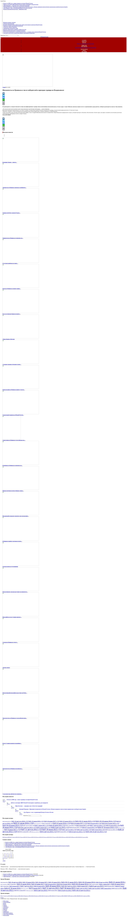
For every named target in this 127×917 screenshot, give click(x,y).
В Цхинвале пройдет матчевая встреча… (12, 541)
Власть (84, 42)
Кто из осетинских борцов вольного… (12, 313)
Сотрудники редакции (8, 914)
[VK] (63, 93)
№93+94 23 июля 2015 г (110, 823)
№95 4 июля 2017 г (82, 825)
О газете (84, 40)
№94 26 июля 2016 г (57, 825)
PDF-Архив (84, 51)
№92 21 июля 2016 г (23, 823)
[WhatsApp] (63, 100)
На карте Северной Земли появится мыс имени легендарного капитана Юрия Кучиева (22, 24)
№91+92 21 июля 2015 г (85, 821)
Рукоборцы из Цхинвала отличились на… (13, 465)
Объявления (6, 911)
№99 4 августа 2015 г (30, 890)
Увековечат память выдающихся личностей (13, 26)
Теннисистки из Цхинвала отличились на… (13, 238)
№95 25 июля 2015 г (113, 825)
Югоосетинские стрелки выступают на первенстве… (15, 591)
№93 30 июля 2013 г (94, 823)
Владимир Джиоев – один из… (10, 162)
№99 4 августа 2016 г (48, 831)
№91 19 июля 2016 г (36, 821)
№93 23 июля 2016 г (62, 823)
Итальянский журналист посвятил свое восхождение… (16, 516)
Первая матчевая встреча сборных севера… (13, 490)
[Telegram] (63, 96)
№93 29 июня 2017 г (79, 823)
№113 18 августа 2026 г (30, 837)
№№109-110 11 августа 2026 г (83, 837)
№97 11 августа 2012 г (31, 829)
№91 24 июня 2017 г (52, 821)
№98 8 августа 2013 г (111, 829)
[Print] (63, 104)
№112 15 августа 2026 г (22, 837)
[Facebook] (63, 98)
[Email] (63, 102)
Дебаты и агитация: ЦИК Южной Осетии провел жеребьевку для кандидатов (20, 4)
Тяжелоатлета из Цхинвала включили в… (13, 768)
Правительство (85, 43)
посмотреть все (6, 896)
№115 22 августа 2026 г (45, 837)
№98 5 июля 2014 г (98, 829)
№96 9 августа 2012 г (60, 827)
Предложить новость (8, 912)
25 (4, 857)
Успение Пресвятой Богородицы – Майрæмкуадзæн (15, 9)
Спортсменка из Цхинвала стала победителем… (14, 440)
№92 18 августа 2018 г (102, 882)
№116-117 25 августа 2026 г (54, 837)
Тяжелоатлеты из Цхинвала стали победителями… (15, 718)
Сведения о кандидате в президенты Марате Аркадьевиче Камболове (19, 33)
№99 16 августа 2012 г (77, 831)
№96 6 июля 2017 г (43, 827)
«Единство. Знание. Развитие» (10, 27)
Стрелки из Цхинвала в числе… (10, 642)
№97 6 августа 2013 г (25, 888)
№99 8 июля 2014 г (63, 831)
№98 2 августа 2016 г (84, 829)
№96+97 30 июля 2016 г (108, 827)
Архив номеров (6, 902)
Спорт (4, 87)
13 (8, 855)
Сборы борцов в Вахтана (9, 339)
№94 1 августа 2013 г (28, 825)
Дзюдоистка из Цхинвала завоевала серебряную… (14, 187)
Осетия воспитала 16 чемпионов (10, 566)
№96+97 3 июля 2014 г (89, 827)
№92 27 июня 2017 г (47, 823)
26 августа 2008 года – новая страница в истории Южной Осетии (18, 3)
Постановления (92, 47)
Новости (84, 41)
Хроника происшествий (8, 23)
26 (6, 857)
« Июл (4, 860)
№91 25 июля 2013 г (67, 821)
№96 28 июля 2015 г (76, 827)
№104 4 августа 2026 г (6, 837)
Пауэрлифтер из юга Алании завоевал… (12, 617)
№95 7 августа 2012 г (98, 825)
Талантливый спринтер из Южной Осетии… (13, 415)
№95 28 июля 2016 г (53, 886)
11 (4, 855)
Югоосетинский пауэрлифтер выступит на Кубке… (15, 692)
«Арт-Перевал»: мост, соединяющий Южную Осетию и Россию (17, 8)
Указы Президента (79, 47)
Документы (84, 46)
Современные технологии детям (10, 28)
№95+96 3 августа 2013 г (27, 827)
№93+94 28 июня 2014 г (13, 825)
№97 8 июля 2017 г (12, 829)
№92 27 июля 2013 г (38, 823)
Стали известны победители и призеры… (12, 794)
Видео (84, 50)
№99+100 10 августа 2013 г (96, 831)
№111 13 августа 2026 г (14, 837)
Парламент (91, 43)
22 (11, 856)
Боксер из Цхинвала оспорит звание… (12, 288)
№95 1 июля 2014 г (71, 825)
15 (11, 855)
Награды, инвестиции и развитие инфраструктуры (14, 29)
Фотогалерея (84, 49)
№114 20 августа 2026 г (37, 837)
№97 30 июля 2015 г (52, 829)
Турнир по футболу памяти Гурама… (11, 212)
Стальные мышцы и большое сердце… (12, 364)
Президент (79, 43)
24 (3, 857)
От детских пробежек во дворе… (10, 263)
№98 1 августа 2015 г (69, 829)
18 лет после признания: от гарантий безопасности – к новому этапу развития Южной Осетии (24, 31)
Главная (5, 905)
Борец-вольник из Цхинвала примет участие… (14, 389)
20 (8, 856)
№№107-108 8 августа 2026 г (73, 837)
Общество (84, 45)
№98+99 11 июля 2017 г (24, 831)
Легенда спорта (6, 667)
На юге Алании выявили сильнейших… (12, 743)
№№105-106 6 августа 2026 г (63, 837)
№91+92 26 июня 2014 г (106, 821)
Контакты (5, 908)
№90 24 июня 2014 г (7, 821)
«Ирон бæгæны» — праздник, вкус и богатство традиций (16, 5)
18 (4, 856)
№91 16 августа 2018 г (20, 821)
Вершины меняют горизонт (9, 22)
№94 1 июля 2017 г (41, 825)
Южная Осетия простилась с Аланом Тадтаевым (14, 30)
